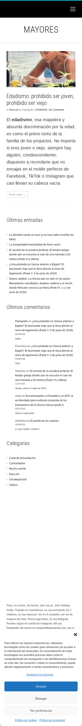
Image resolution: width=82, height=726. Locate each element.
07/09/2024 (41, 109)
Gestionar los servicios (39, 674)
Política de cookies (26, 720)
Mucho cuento (17, 468)
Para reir (13, 109)
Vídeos (13, 484)
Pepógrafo (21, 321)
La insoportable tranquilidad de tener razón (35, 244)
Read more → (17, 194)
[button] (75, 634)
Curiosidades (17, 463)
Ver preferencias (41, 710)
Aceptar (41, 686)
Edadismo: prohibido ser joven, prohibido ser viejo (40, 99)
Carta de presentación (22, 458)
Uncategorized (18, 479)
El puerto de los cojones (44, 420)
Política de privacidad (52, 720)
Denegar (41, 698)
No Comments (56, 109)
